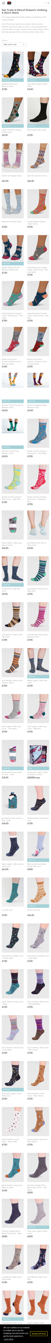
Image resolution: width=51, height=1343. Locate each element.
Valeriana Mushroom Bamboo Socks (10, 85)
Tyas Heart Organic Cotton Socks (37, 85)
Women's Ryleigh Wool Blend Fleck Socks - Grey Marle (37, 1187)
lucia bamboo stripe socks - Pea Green (12, 636)
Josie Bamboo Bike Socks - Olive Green (12, 1278)
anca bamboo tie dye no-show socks (37, 544)
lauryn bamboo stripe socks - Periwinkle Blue (38, 1003)
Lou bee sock (7, 910)
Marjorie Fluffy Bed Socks (11, 222)
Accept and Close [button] (39, 1334)
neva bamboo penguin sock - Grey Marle (38, 957)
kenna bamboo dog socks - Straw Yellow (38, 1140)
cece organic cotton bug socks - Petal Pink (36, 727)
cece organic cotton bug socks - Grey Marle (11, 727)
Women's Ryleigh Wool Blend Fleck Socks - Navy (11, 1232)
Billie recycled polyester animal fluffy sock (36, 865)
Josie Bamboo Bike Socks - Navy (37, 1278)
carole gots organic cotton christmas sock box (37, 773)
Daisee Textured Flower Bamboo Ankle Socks (11, 269)
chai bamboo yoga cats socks (11, 590)
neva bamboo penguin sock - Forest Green (12, 957)
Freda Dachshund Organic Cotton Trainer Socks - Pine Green (12, 315)
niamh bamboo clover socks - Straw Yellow (35, 1095)
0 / (46, 3)
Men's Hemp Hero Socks (36, 130)
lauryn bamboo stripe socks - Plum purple (38, 1049)
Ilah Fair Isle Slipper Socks (12, 176)
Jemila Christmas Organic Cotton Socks (11, 131)
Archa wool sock (33, 910)
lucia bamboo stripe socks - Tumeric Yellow (12, 682)
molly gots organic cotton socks (37, 1232)
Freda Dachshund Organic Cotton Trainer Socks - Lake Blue (38, 315)
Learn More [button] (8, 1339)
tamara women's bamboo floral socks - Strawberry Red (37, 499)
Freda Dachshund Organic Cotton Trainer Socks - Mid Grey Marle (37, 270)
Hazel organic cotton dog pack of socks (12, 544)
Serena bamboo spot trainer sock (38, 819)
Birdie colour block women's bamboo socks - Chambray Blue (37, 361)
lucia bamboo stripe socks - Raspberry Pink (38, 636)
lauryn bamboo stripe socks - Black (12, 1003)
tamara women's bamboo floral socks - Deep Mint (11, 498)
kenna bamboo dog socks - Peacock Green (12, 1186)
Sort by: (5, 40)
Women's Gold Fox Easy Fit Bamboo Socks (12, 406)
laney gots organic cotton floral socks (12, 1095)
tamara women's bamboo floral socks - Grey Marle (37, 452)
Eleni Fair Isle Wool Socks (37, 176)
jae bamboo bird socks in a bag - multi (12, 819)
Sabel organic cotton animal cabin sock (12, 865)
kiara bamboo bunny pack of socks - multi (12, 773)
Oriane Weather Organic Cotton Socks (36, 223)
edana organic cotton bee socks (37, 682)
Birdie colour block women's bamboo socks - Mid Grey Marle (12, 361)
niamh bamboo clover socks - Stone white (10, 1140)
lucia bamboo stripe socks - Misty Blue (38, 590)
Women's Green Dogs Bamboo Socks (10, 452)
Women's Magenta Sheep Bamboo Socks (37, 406)
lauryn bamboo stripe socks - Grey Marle (12, 1049)
